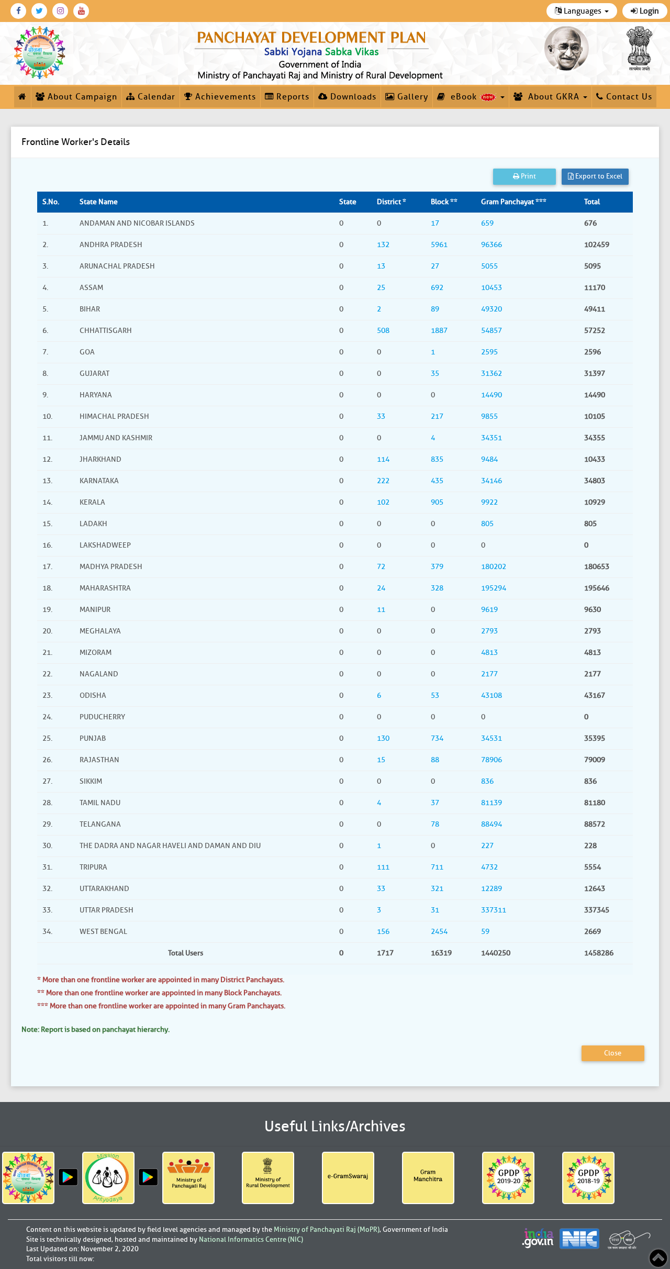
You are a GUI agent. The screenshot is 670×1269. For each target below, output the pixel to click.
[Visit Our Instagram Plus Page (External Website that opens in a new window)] (60, 11)
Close (612, 1053)
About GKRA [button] (552, 97)
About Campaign (81, 97)
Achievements (224, 97)
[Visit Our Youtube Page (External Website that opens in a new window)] (81, 11)
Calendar (155, 97)
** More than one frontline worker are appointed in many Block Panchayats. (159, 992)
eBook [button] (462, 97)
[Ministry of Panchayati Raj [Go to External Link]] (188, 1178)
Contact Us (628, 97)
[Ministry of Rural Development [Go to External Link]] (268, 1178)
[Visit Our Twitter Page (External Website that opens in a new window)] (39, 11)
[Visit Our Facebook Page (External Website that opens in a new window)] (18, 11)
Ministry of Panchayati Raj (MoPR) (326, 1229)
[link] (320, 53)
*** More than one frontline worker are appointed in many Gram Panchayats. (161, 1005)
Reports (291, 97)
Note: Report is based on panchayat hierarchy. (95, 1029)
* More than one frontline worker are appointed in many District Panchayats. (160, 979)
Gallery (411, 97)
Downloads (352, 97)
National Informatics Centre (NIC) (251, 1239)
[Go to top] (658, 1258)
